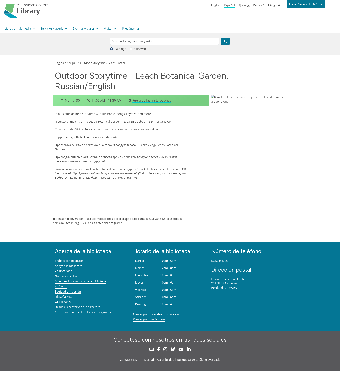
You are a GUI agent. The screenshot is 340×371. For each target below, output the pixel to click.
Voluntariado (63, 271)
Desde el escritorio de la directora (77, 307)
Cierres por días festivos (149, 319)
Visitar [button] (108, 28)
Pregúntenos (131, 28)
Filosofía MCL (63, 297)
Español (229, 5)
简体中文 (244, 5)
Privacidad (147, 360)
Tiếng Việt (274, 5)
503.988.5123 (157, 219)
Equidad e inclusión (68, 291)
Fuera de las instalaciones (151, 100)
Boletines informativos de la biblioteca (80, 281)
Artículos (61, 286)
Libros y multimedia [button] (18, 28)
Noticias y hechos (66, 276)
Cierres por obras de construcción (156, 314)
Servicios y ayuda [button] (52, 28)
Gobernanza (63, 302)
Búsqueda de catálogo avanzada (198, 360)
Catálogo (120, 49)
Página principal (65, 63)
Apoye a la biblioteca (68, 266)
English (216, 5)
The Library (99, 137)
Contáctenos (128, 360)
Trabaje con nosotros (69, 261)
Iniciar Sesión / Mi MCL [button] (304, 4)
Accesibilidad (165, 360)
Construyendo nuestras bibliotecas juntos (83, 312)
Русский (258, 5)
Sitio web (140, 49)
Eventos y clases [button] (84, 28)
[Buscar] (225, 41)
